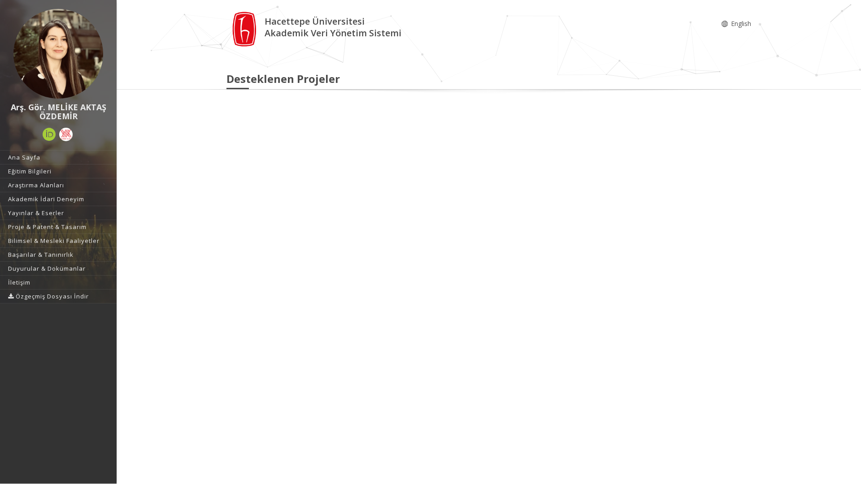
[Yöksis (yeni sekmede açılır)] (66, 134)
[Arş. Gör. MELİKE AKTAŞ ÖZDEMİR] (58, 54)
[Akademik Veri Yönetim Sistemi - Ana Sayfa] (245, 28)
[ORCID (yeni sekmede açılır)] (49, 134)
